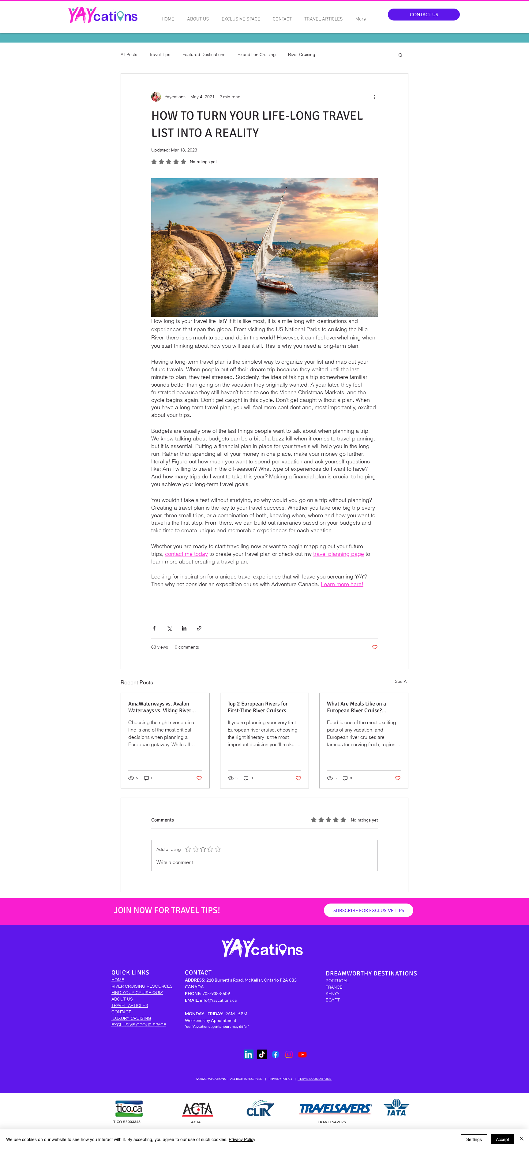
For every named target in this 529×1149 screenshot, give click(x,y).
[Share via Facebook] (154, 628)
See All (401, 681)
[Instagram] (289, 1054)
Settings (474, 1139)
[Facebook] (275, 1054)
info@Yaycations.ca (218, 1000)
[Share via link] (199, 628)
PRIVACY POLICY (280, 1078)
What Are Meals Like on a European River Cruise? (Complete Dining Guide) (356, 707)
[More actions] (374, 96)
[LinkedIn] (248, 1054)
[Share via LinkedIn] (184, 628)
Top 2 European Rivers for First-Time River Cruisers (258, 707)
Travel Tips (159, 54)
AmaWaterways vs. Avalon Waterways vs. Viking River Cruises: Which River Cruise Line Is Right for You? (160, 707)
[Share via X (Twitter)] (169, 628)
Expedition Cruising (257, 54)
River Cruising (301, 54)
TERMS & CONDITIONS (315, 1078)
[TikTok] (262, 1054)
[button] (400, 54)
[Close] (521, 1139)
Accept (502, 1139)
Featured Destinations (203, 54)
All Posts (129, 54)
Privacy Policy (242, 1139)
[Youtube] (302, 1054)
